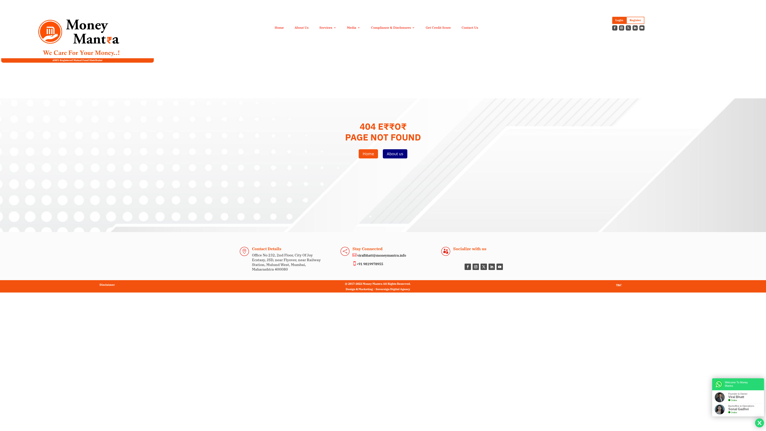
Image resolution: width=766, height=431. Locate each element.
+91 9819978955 (369, 264)
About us (395, 153)
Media (351, 28)
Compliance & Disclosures (391, 28)
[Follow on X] (628, 28)
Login (619, 20)
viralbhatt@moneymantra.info (381, 255)
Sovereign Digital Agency (393, 289)
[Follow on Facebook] (614, 28)
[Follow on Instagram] (621, 28)
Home (279, 28)
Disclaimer (107, 285)
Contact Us (470, 28)
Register (635, 20)
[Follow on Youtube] (642, 28)
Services (325, 28)
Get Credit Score (438, 28)
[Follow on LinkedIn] (635, 28)
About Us (302, 28)
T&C (619, 285)
